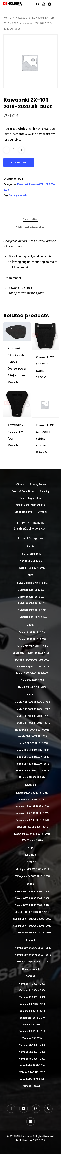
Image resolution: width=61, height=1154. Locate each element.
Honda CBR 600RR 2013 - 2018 (32, 770)
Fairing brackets (18, 195)
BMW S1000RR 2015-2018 (32, 603)
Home (7, 17)
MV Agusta (30, 861)
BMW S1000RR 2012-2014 (32, 596)
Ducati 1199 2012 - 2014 (32, 632)
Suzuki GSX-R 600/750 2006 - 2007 (32, 919)
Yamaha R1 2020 (32, 1024)
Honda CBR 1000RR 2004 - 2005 (32, 702)
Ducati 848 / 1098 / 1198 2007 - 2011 (32, 653)
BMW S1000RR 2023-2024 (32, 617)
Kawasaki (21, 17)
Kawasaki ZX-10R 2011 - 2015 (32, 813)
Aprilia (30, 546)
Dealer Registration (30, 498)
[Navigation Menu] (56, 4)
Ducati (30, 624)
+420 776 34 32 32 (32, 523)
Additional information (30, 227)
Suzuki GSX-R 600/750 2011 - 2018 (32, 932)
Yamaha (30, 975)
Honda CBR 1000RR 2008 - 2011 (32, 716)
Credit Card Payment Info (30, 505)
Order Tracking (23, 511)
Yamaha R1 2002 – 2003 (32, 983)
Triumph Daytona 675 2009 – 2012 (32, 954)
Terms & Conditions (22, 491)
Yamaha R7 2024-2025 (32, 1079)
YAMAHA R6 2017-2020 (32, 1072)
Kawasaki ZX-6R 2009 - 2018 (32, 826)
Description (30, 219)
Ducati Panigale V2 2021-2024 (32, 666)
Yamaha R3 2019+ (32, 1038)
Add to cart (18, 162)
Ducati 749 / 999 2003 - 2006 (32, 646)
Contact (42, 511)
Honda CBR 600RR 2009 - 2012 (32, 763)
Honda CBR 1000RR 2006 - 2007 (32, 709)
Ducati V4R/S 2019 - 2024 (32, 687)
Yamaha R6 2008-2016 (32, 1065)
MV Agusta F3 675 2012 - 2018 (32, 869)
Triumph (30, 940)
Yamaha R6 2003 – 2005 (32, 1052)
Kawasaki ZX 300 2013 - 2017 (32, 792)
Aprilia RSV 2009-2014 (32, 561)
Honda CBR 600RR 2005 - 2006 (32, 750)
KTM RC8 (30, 854)
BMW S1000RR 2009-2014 (32, 590)
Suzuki (30, 883)
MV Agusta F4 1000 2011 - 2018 (32, 876)
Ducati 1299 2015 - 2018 (32, 639)
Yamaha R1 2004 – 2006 (32, 990)
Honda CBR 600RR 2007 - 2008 (32, 757)
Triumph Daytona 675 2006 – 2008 (32, 948)
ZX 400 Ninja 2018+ (32, 840)
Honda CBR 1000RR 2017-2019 (32, 729)
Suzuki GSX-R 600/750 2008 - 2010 (32, 925)
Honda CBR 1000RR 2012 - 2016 (32, 722)
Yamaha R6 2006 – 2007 (32, 1058)
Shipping (45, 491)
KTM (30, 848)
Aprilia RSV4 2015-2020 (32, 567)
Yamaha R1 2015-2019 (32, 1017)
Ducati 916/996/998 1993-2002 (32, 659)
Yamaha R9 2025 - (32, 1086)
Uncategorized (30, 969)
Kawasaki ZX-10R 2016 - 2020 (32, 820)
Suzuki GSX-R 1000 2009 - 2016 (32, 905)
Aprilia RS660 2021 (32, 554)
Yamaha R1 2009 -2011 (32, 1004)
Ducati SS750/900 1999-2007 (32, 673)
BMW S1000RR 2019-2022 (32, 610)
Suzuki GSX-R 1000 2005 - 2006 (32, 891)
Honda (30, 694)
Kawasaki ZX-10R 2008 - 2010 (32, 806)
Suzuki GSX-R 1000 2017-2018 (32, 912)
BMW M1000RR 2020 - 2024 (32, 583)
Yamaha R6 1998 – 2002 (32, 1045)
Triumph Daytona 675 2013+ (32, 961)
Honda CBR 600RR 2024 (32, 777)
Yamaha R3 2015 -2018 (32, 1031)
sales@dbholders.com (32, 528)
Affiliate (19, 484)
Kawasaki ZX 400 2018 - (32, 799)
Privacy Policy (38, 484)
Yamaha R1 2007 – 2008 (32, 997)
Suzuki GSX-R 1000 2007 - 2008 (32, 898)
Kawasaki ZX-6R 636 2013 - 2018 (32, 833)
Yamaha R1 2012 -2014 (32, 1011)
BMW (30, 575)
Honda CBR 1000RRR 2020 (32, 736)
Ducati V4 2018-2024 (32, 680)
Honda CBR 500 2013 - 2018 (32, 743)
